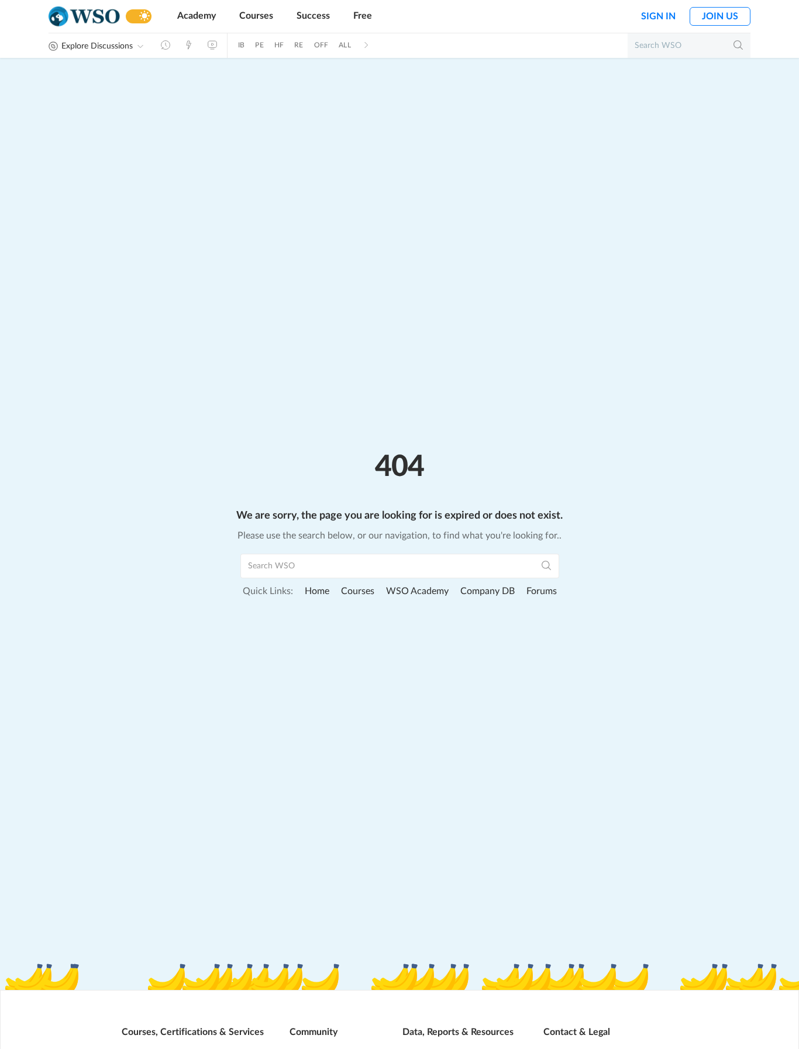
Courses (256, 15)
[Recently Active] (165, 45)
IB (241, 45)
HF (279, 45)
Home (317, 591)
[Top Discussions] (189, 45)
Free (362, 15)
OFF (321, 45)
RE (298, 45)
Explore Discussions (97, 46)
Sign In (658, 16)
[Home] (84, 16)
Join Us (720, 16)
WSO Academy (417, 591)
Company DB (487, 591)
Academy (196, 15)
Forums (541, 591)
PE (259, 45)
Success (313, 15)
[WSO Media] (212, 45)
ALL (345, 45)
